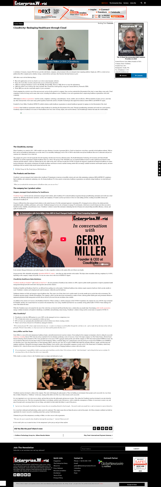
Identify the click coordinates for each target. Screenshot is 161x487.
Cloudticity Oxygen (18, 196)
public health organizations (103, 308)
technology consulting (19, 337)
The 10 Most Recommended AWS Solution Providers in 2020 (131, 58)
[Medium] (159, 168)
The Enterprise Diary (116, 3)
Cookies (101, 483)
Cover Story (18, 23)
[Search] (141, 3)
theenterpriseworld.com (140, 464)
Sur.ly (143, 468)
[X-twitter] (159, 165)
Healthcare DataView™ (40, 282)
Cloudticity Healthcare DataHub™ (22, 282)
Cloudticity (16, 107)
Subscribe (133, 3)
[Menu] (145, 3)
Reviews (126, 3)
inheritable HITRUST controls (47, 273)
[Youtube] (159, 171)
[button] (94, 428)
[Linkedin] (159, 162)
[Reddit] (159, 174)
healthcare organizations (27, 98)
